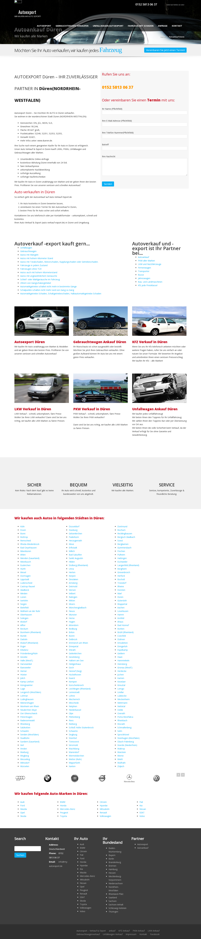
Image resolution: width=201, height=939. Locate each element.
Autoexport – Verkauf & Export (91, 930)
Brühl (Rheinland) (125, 632)
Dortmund (122, 526)
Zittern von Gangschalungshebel (35, 283)
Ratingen (73, 597)
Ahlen (23, 554)
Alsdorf (23, 621)
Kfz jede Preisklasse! (147, 285)
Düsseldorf (74, 526)
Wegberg (24, 755)
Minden (23, 593)
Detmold (73, 586)
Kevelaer (121, 681)
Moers (72, 604)
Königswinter (26, 685)
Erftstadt (73, 547)
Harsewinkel (26, 664)
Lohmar (24, 695)
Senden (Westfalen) (29, 734)
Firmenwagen (144, 267)
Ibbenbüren (25, 551)
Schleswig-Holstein (117, 908)
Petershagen (26, 716)
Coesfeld (121, 635)
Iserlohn (24, 600)
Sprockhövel (123, 734)
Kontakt (177, 25)
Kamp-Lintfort (27, 681)
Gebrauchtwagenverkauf (88, 934)
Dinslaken (73, 579)
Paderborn (74, 537)
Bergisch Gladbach (126, 537)
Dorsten (121, 590)
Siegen (23, 604)
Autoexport (44, 25)
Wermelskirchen (76, 755)
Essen (23, 530)
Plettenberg (74, 716)
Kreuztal (121, 685)
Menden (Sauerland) (29, 558)
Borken (120, 628)
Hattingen (122, 558)
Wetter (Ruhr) (75, 759)
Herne (72, 618)
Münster (73, 614)
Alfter (22, 625)
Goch (71, 667)
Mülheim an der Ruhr (30, 611)
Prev (178, 775)
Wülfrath (121, 762)
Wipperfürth (74, 762)
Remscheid (25, 540)
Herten (72, 572)
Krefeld (120, 618)
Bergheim (122, 568)
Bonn (22, 533)
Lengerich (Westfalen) (30, 692)
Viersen (72, 590)
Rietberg (73, 724)
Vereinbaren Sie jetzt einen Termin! (165, 50)
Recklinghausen (124, 533)
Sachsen (113, 901)
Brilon (71, 632)
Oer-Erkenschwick (28, 713)
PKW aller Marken (146, 260)
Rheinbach (122, 720)
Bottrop (24, 537)
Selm (119, 731)
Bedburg (73, 628)
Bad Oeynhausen (28, 547)
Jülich (22, 678)
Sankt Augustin (76, 558)
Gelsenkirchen (75, 533)
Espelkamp (122, 649)
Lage (22, 688)
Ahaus (120, 621)
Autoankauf (143, 257)
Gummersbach (124, 547)
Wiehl (120, 759)
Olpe (71, 713)
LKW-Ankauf (154, 930)
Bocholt (121, 579)
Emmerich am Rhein (78, 642)
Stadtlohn (24, 738)
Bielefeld (24, 607)
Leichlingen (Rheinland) (80, 688)
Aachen (120, 607)
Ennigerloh (122, 646)
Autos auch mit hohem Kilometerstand (38, 272)
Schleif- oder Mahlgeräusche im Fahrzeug (40, 279)
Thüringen (113, 911)
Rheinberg (25, 724)
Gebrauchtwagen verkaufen (72, 25)
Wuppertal (122, 604)
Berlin (111, 858)
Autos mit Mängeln (29, 254)
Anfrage (162, 25)
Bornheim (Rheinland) (30, 632)
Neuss (72, 611)
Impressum (131, 934)
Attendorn (73, 625)
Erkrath (72, 649)
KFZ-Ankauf (124, 930)
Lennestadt (74, 692)
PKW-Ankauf (139, 930)
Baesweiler (25, 667)
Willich (72, 551)
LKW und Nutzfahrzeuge (149, 264)
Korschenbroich (76, 685)
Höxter (23, 674)
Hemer (23, 671)
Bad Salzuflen (75, 554)
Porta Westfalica (125, 716)
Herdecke (121, 671)
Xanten (72, 766)
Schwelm (24, 731)
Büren (72, 635)
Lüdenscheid (26, 582)
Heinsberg (122, 664)
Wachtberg (74, 748)
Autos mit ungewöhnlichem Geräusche (38, 275)
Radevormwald (27, 720)
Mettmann (122, 702)
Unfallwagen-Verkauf (113, 934)
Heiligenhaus (75, 664)
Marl (119, 593)
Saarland (113, 897)
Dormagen (25, 575)
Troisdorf (121, 582)
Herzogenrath (75, 540)
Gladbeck (24, 590)
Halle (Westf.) (26, 660)
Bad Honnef (123, 625)
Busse (141, 274)
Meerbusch (25, 561)
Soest (120, 540)
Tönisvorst (74, 741)
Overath (121, 713)
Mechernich (74, 699)
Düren (120, 597)
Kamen (120, 678)
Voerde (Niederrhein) (127, 745)
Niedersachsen (116, 883)
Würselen (24, 766)
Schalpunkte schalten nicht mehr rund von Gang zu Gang (47, 290)
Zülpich (120, 766)
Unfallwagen (26, 247)
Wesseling (25, 759)
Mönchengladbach (77, 607)
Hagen (72, 621)
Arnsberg (73, 582)
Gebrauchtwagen (28, 251)
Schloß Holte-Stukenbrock (81, 727)
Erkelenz (24, 649)
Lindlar (120, 692)
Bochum (121, 530)
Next (183, 775)
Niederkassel (75, 709)
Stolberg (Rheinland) (78, 565)
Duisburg (73, 530)
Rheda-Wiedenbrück (29, 544)
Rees (71, 720)
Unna (71, 568)
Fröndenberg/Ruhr (29, 653)
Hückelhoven (75, 674)
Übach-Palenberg (125, 741)
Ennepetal (73, 646)
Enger (23, 646)
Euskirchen (25, 565)
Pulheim (121, 554)
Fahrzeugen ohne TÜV (30, 268)
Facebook (155, 934)
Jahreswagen (144, 278)
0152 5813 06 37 (146, 4)
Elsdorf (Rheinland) (29, 642)
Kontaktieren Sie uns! (175, 5)
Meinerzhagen (27, 702)
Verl (22, 745)
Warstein (121, 752)
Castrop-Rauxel (27, 586)
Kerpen (72, 575)
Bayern (112, 855)
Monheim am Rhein (29, 706)
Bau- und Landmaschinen (150, 281)
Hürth (23, 568)
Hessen (112, 872)
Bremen (112, 865)
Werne (120, 755)
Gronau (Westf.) (124, 667)
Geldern (121, 653)
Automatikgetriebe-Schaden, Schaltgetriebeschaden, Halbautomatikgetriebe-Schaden (60, 293)
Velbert (72, 593)
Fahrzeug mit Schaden (140, 25)
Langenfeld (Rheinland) (128, 565)
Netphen (73, 706)
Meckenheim (123, 699)
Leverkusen (122, 611)
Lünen (23, 597)
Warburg (24, 752)
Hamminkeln (123, 660)
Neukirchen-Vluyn (28, 709)
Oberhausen (26, 614)
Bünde (23, 635)
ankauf (112, 930)
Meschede (74, 702)
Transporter (143, 271)
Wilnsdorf (24, 762)
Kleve (71, 544)
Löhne (72, 695)
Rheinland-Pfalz (116, 894)
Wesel (23, 572)
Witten (72, 600)
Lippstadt (24, 579)
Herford (121, 575)
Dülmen (121, 639)
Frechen (121, 551)
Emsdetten (122, 642)
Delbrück (73, 639)
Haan (119, 657)
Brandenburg (115, 862)
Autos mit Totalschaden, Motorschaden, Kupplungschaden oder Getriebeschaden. (59, 261)
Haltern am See (76, 660)
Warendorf (74, 752)
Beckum (24, 628)
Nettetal (121, 706)
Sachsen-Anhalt (116, 904)
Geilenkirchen (75, 653)
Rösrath (121, 724)
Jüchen (120, 674)
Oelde (120, 709)
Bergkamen (122, 544)
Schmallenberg (124, 727)
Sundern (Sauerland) (29, 741)
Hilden (72, 561)
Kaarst (72, 678)
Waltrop (121, 748)
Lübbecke (122, 695)
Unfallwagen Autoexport (108, 25)
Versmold (73, 745)
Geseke (23, 657)
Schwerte (73, 731)
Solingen (24, 618)
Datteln (23, 639)
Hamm (120, 614)
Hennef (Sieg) (75, 671)
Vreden (23, 748)
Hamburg (113, 869)
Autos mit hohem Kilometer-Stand (36, 258)
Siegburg (73, 734)
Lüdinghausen (27, 699)
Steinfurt (73, 738)
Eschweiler (122, 561)
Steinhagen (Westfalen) (128, 738)
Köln (22, 526)
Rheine (120, 586)
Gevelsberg (74, 657)
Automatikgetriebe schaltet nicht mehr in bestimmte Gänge (48, 286)
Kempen (73, 681)
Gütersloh (122, 600)
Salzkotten (25, 727)
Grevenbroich (123, 572)
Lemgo (120, 688)
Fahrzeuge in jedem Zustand (34, 265)
